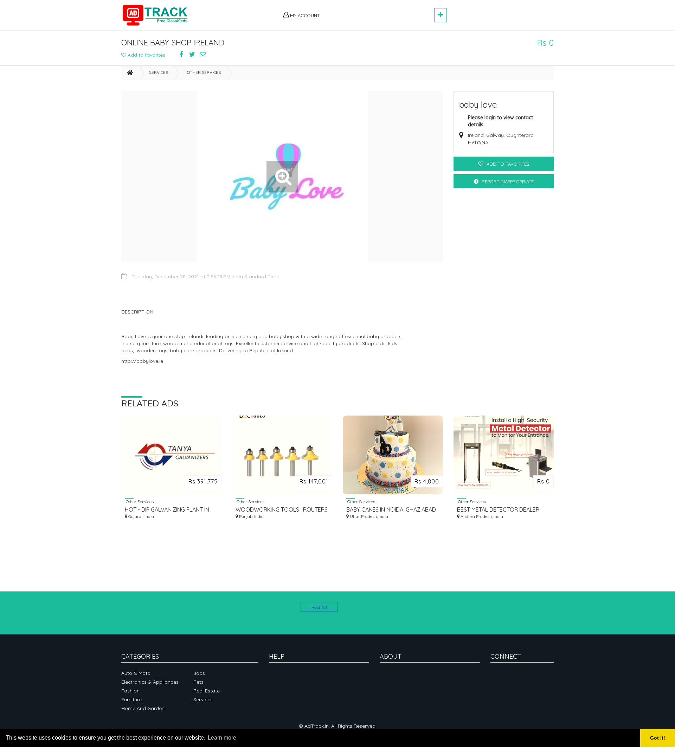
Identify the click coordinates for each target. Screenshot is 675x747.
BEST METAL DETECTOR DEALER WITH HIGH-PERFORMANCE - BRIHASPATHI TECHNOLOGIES (498, 509)
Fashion (130, 691)
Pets (198, 682)
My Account (304, 15)
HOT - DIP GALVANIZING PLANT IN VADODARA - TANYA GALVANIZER (167, 509)
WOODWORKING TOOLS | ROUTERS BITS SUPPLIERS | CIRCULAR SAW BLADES (282, 509)
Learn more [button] (222, 738)
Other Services (204, 72)
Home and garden (143, 708)
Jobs (199, 673)
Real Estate (206, 691)
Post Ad (319, 607)
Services (158, 72)
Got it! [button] (657, 738)
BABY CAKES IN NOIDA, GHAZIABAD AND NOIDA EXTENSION (391, 509)
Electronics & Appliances (150, 682)
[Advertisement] (380, 11)
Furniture (131, 699)
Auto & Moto (135, 673)
